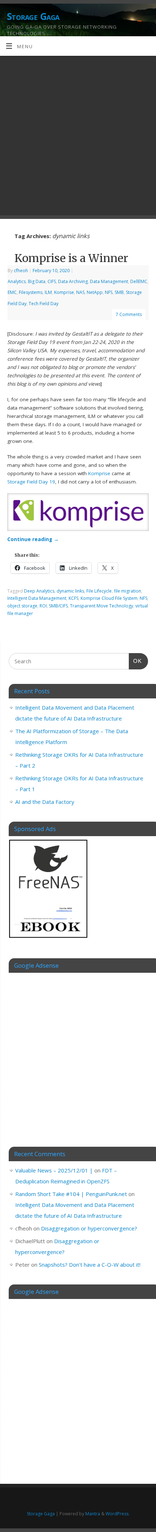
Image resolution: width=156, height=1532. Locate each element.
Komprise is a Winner (71, 258)
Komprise (64, 292)
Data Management (109, 281)
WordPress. (118, 1514)
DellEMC (138, 281)
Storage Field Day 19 (31, 481)
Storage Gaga (33, 16)
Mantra (92, 1514)
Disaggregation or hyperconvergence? (89, 1228)
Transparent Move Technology (101, 606)
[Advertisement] (78, 137)
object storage (22, 606)
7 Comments (129, 314)
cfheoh (21, 270)
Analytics (17, 281)
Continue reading (33, 539)
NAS (80, 292)
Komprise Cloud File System (109, 598)
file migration (127, 591)
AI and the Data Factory (44, 801)
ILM (48, 292)
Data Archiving (73, 281)
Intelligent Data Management (36, 598)
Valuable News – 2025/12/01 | (54, 1170)
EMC (12, 292)
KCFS (73, 598)
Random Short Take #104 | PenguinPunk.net (71, 1193)
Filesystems (30, 292)
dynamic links (70, 591)
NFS (108, 292)
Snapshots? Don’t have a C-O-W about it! (89, 1264)
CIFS (52, 281)
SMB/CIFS (58, 606)
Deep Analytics (39, 591)
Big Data (36, 281)
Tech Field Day (43, 303)
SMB (119, 292)
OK (135, 660)
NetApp (95, 292)
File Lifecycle (99, 591)
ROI (43, 606)
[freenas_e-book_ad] (49, 939)
